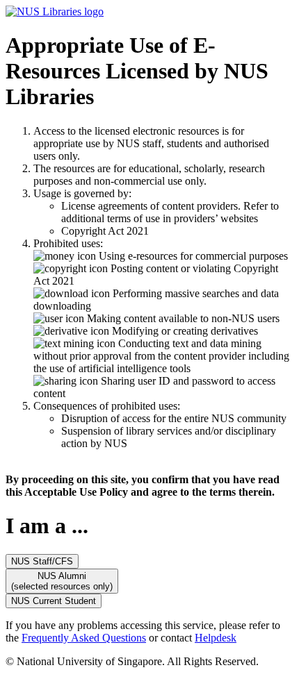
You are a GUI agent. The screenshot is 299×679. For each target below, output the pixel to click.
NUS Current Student (53, 601)
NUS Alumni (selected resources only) (62, 581)
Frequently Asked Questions (84, 638)
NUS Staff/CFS (42, 561)
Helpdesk (215, 638)
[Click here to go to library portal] (55, 11)
